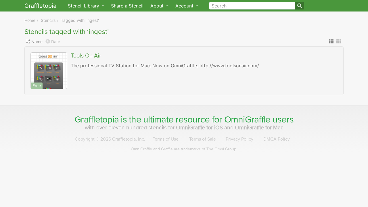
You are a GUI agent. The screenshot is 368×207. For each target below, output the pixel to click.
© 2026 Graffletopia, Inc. (110, 139)
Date (55, 41)
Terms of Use (166, 139)
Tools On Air (86, 55)
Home (29, 20)
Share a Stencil (127, 6)
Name (37, 41)
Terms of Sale (202, 139)
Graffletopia (40, 5)
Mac (259, 127)
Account (185, 6)
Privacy (239, 139)
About (157, 6)
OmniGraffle (247, 119)
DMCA (276, 139)
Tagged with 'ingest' (80, 20)
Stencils (48, 20)
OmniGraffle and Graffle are (184, 149)
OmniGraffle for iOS (200, 127)
